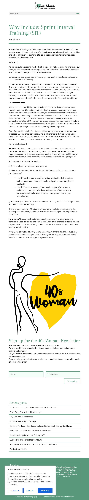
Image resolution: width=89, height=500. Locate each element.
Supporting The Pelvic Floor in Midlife (26, 440)
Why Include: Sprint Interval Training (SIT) (27, 435)
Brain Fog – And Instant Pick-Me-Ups (25, 412)
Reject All (30, 490)
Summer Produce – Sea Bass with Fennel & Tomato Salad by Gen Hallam (41, 426)
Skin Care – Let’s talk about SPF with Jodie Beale (30, 431)
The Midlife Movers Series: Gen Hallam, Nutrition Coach (33, 444)
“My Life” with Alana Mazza (21, 417)
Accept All (45, 490)
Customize (15, 490)
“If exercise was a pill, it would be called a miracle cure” (33, 407)
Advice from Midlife (18, 449)
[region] (30, 480)
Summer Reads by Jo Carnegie (23, 421)
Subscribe (72, 381)
